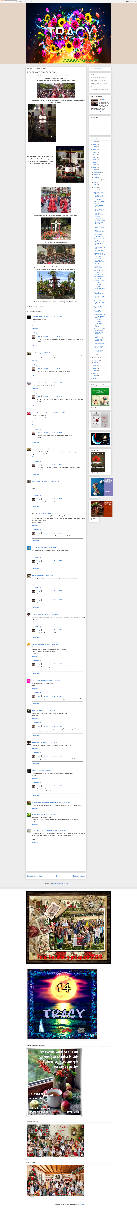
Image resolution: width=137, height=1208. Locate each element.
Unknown (34, 644)
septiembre (97, 180)
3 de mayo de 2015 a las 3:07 (52, 786)
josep (33, 770)
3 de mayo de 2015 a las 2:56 (52, 465)
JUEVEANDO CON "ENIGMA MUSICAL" (99, 282)
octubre (96, 177)
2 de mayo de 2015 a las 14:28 (43, 575)
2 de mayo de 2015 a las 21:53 (45, 710)
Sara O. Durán (36, 680)
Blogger (82, 1204)
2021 (94, 154)
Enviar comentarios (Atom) (60, 883)
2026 (94, 142)
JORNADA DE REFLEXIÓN (98, 235)
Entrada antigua (79, 876)
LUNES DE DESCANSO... (99, 266)
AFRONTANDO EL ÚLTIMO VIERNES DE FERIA (99, 204)
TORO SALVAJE (37, 316)
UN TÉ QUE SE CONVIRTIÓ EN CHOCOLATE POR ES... (99, 221)
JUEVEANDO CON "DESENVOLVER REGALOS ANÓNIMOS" (99, 317)
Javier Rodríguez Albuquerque (40, 802)
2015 (94, 170)
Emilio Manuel (36, 481)
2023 (94, 149)
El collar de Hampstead (38, 413)
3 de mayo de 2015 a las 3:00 (52, 630)
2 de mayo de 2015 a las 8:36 (44, 353)
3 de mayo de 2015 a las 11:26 (60, 802)
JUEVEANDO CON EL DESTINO (99, 210)
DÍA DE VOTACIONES (99, 231)
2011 (94, 373)
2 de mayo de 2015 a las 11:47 (47, 513)
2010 (94, 376)
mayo (96, 190)
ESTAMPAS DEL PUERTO (99, 277)
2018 (94, 162)
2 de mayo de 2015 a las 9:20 (55, 413)
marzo (96, 357)
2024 (94, 147)
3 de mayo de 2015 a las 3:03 (52, 696)
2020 (94, 157)
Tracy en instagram (96, 68)
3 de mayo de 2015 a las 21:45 (56, 830)
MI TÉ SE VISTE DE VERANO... (99, 293)
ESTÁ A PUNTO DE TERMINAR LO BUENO (99, 302)
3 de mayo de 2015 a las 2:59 (52, 591)
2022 (94, 152)
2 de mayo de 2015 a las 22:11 (49, 742)
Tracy (38, 336)
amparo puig (35, 742)
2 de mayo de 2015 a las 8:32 (52, 316)
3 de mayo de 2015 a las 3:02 (52, 664)
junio (95, 187)
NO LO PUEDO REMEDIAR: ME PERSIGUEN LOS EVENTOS (99, 194)
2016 (94, 167)
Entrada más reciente (35, 876)
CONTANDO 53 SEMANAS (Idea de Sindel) (99, 288)
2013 (94, 368)
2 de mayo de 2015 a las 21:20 (51, 680)
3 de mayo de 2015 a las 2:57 (52, 533)
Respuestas (37, 333)
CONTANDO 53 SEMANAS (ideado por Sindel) (98, 324)
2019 (94, 159)
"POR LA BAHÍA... (99, 270)
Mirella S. (34, 614)
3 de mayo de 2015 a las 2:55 (52, 432)
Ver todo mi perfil (96, 111)
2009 (94, 378)
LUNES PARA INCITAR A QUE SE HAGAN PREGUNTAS (99, 338)
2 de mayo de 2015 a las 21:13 (48, 644)
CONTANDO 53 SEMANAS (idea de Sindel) (99, 215)
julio (95, 185)
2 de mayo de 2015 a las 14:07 (46, 547)
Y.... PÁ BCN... (98, 199)
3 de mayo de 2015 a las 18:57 (47, 814)
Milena (34, 547)
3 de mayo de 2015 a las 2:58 (52, 561)
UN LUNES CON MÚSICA (99, 297)
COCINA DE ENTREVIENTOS (99, 273)
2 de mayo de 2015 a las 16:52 (48, 614)
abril (95, 355)
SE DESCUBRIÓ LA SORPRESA (99, 307)
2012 (94, 371)
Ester (33, 353)
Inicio (58, 876)
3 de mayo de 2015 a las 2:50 (52, 336)
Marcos (34, 449)
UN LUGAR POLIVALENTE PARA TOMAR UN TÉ (99, 261)
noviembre (97, 174)
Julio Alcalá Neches (37, 383)
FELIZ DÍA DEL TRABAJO (98, 350)
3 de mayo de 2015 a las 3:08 (52, 600)
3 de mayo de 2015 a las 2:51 (52, 368)
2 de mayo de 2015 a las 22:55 (45, 770)
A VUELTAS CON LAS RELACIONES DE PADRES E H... (99, 242)
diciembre (97, 172)
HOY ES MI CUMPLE (97, 311)
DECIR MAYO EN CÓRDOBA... (99, 346)
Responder (35, 328)
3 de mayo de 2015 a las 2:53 (52, 396)
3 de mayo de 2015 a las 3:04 (52, 726)
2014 (94, 365)
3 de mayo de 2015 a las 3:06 (52, 756)
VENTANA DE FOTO (38, 830)
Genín (33, 710)
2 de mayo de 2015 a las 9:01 (53, 383)
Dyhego (34, 814)
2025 (94, 144)
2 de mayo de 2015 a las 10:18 (46, 449)
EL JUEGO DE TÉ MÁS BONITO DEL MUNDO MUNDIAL (99, 331)
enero (96, 362)
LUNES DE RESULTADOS (99, 227)
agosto (96, 182)
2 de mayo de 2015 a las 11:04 (50, 481)
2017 (94, 165)
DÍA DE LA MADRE (99, 343)
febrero (96, 360)
